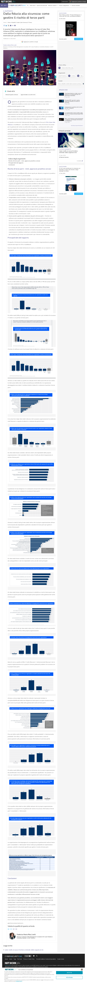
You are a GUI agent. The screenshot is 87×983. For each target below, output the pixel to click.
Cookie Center (60, 959)
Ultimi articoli (32, 5)
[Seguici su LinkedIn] (34, 956)
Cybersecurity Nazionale (42, 5)
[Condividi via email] (10, 25)
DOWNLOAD (78, 39)
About (6, 959)
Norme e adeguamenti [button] (64, 5)
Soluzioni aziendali (76, 5)
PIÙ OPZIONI (69, 977)
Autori (10, 959)
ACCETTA (69, 973)
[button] (4, 5)
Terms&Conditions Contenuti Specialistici (46, 959)
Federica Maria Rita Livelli (9, 45)
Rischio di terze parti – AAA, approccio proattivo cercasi (24, 161)
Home (4, 22)
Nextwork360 (8, 965)
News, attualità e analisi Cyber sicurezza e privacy (20, 22)
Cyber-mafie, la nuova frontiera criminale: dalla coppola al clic (24, 950)
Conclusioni (11, 165)
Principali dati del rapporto (15, 163)
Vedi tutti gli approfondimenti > (77, 125)
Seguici (27, 956)
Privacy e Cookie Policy (29, 959)
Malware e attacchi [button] (52, 5)
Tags (15, 959)
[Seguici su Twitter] (37, 956)
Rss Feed (19, 959)
